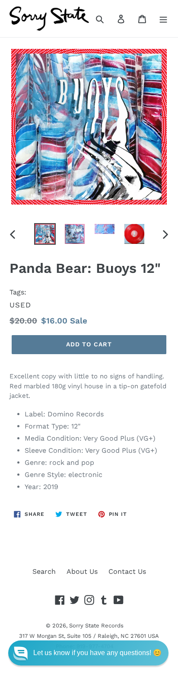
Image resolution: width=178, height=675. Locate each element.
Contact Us (127, 571)
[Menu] (163, 18)
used (20, 305)
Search (44, 571)
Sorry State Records (96, 625)
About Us (82, 571)
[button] (88, 652)
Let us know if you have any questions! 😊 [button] (97, 652)
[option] (45, 234)
